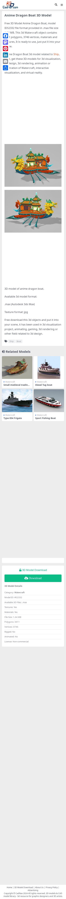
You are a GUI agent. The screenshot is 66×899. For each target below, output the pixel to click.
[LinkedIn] (5, 55)
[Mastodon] (5, 42)
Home (9, 887)
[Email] (5, 61)
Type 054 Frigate (13, 418)
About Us (39, 887)
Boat (19, 341)
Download (35, 578)
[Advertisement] (33, 111)
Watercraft (10, 381)
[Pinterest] (5, 48)
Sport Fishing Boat (45, 418)
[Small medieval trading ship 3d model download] (17, 367)
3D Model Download (23, 887)
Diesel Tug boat (43, 384)
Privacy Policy (52, 887)
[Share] (5, 68)
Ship (56, 54)
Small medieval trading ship (16, 386)
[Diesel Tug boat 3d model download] (49, 367)
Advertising (33, 890)
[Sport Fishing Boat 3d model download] (49, 400)
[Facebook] (5, 36)
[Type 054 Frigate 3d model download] (17, 400)
